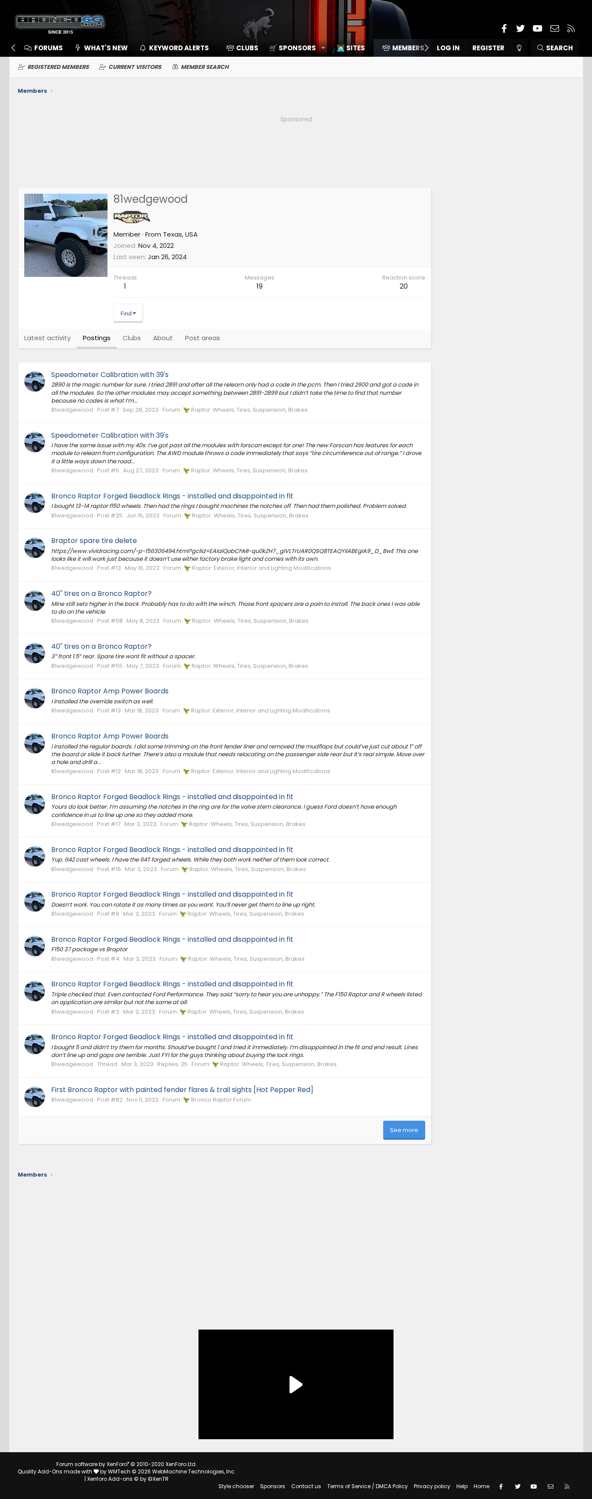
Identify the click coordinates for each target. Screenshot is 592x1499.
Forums (48, 47)
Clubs (247, 47)
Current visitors (134, 67)
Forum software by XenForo (126, 1464)
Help (462, 1486)
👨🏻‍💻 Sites (351, 47)
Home (481, 1486)
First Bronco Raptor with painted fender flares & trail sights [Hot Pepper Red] (182, 1090)
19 (260, 286)
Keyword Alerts (179, 47)
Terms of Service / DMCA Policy (367, 1486)
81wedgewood (72, 410)
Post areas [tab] (202, 337)
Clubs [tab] (132, 337)
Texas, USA (180, 234)
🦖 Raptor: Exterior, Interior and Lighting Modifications (257, 568)
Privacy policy (432, 1486)
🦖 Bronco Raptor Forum (217, 1100)
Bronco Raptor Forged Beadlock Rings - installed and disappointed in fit (172, 496)
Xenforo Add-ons (128, 1479)
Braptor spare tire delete (94, 541)
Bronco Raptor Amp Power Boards (110, 691)
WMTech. (172, 1471)
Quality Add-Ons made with (56, 1471)
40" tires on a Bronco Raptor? (101, 593)
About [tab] (163, 337)
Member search (205, 67)
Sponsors (272, 1486)
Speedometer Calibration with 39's (110, 375)
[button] (294, 48)
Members (408, 47)
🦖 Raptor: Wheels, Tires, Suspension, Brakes (245, 410)
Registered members (58, 67)
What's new (106, 47)
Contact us (306, 1486)
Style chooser (236, 1486)
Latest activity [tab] (47, 337)
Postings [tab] (97, 337)
